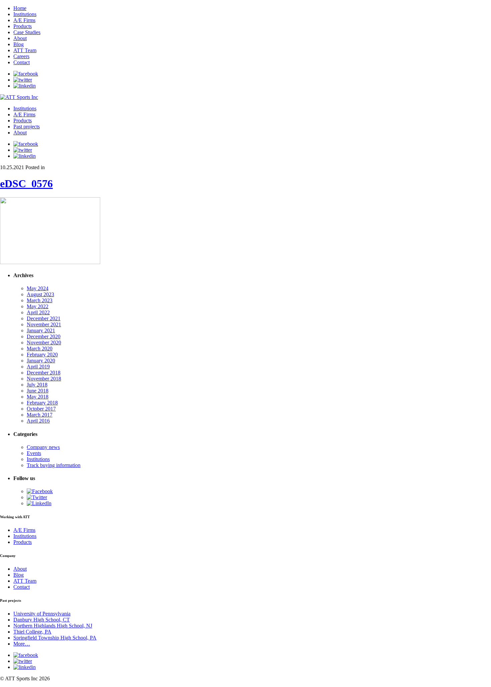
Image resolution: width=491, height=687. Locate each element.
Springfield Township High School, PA (55, 638)
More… (21, 644)
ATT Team (24, 50)
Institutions (24, 14)
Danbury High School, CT (41, 619)
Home (19, 8)
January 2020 (41, 360)
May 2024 (37, 288)
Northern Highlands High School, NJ (52, 625)
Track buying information (53, 465)
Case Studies (26, 32)
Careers (21, 56)
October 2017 (41, 409)
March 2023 (39, 300)
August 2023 (40, 294)
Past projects (26, 126)
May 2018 (37, 396)
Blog (18, 44)
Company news (43, 447)
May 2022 (37, 306)
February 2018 (42, 403)
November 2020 (44, 342)
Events (34, 453)
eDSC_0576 (26, 184)
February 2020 (42, 354)
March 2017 (39, 415)
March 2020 (39, 348)
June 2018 (37, 390)
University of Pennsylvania (41, 613)
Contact (21, 62)
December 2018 (43, 372)
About (20, 38)
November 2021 (44, 324)
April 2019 (38, 366)
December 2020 (43, 336)
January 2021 (41, 330)
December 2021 (43, 318)
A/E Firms (24, 20)
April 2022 (38, 312)
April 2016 (38, 421)
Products (22, 26)
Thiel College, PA (32, 632)
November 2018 (44, 378)
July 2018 (37, 384)
